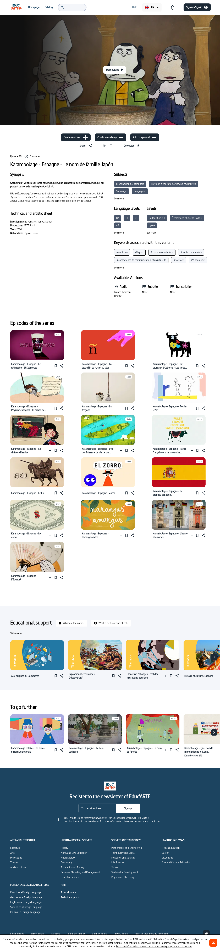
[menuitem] (16, 7)
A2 (117, 225)
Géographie (140, 191)
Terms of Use (37, 934)
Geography (66, 862)
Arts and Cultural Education (176, 862)
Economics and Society (72, 867)
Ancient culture (18, 867)
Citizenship (167, 857)
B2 (117, 218)
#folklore (178, 260)
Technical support (70, 897)
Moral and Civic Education (74, 853)
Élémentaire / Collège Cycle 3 (187, 218)
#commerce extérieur (162, 252)
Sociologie (121, 191)
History (64, 848)
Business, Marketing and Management (80, 872)
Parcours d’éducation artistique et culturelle (173, 184)
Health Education (171, 848)
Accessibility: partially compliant (151, 934)
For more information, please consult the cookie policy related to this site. (154, 946)
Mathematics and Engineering (126, 848)
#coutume (122, 252)
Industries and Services (123, 857)
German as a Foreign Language (26, 897)
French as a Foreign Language (25, 892)
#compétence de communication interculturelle (141, 260)
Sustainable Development (124, 872)
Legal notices (17, 934)
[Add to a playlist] (51, 366)
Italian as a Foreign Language (25, 912)
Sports (114, 867)
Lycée (152, 225)
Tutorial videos (68, 892)
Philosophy (16, 857)
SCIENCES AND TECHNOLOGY (126, 840)
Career (165, 853)
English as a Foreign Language (26, 902)
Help (63, 884)
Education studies (70, 877)
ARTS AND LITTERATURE (22, 840)
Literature (15, 848)
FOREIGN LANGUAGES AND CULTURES (29, 884)
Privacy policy (121, 934)
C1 (136, 218)
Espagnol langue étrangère (130, 184)
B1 (127, 218)
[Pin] (55, 366)
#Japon (139, 252)
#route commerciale (191, 252)
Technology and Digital (123, 853)
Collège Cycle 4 (157, 218)
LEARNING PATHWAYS (173, 840)
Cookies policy (99, 934)
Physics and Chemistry (122, 877)
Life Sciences (117, 862)
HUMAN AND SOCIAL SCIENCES (76, 840)
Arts (12, 853)
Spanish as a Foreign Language (26, 907)
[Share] (61, 366)
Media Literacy (68, 857)
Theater (14, 862)
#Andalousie (198, 260)
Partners (55, 934)
